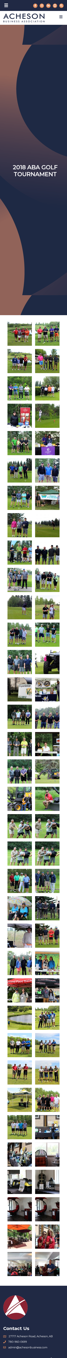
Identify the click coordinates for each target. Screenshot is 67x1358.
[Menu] (6, 5)
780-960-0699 (17, 1341)
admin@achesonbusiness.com (27, 1347)
